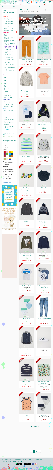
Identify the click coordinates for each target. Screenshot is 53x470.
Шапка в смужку (26, 381)
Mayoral (24, 3)
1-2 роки (6, 147)
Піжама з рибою (26, 122)
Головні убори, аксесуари (40, 29)
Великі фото (8, 176)
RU (13, 3)
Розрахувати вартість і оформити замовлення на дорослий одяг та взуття (9, 140)
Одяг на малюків (7, 121)
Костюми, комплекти (33, 31)
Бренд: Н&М (6, 32)
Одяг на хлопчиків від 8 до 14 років (9, 68)
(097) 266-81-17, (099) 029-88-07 (10, 1)
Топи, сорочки (45, 25)
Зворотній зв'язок (47, 6)
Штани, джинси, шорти (31, 27)
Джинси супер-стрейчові (44, 318)
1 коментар (44, 128)
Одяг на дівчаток (8, 95)
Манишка (43, 187)
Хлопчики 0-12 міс (8, 25)
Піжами (5, 117)
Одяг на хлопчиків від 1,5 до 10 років (9, 47)
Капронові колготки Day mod (9, 133)
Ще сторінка (35, 426)
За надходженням (8, 172)
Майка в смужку (26, 156)
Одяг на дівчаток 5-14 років (9, 82)
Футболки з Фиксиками (9, 122)
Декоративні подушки (9, 119)
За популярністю (8, 174)
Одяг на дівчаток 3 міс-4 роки (9, 76)
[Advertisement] (35, 438)
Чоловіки (6, 91)
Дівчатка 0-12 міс (8, 18)
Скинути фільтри (7, 182)
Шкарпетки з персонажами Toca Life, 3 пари (26, 189)
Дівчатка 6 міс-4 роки (9, 19)
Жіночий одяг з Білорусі (9, 136)
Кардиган (26, 221)
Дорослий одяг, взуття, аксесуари (9, 71)
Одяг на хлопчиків (8, 97)
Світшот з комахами (43, 156)
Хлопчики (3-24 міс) (8, 106)
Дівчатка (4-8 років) (8, 102)
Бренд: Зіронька (7, 113)
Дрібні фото (8, 178)
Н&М (28, 3)
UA (15, 3)
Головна (23, 9)
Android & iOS (16, 461)
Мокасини (44, 349)
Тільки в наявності (9, 162)
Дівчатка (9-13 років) (8, 104)
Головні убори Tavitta (9, 110)
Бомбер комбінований (26, 349)
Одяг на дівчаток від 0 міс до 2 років (10, 35)
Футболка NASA (26, 286)
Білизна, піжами (41, 27)
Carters (34, 3)
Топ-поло (43, 253)
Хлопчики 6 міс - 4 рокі (9, 26)
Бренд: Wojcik (6, 99)
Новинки (5, 10)
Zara (31, 3)
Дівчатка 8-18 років (8, 23)
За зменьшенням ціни (9, 171)
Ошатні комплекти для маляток (9, 127)
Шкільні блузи (7, 124)
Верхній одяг (25, 25)
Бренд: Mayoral (6, 16)
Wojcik (37, 3)
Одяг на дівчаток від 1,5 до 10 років (9, 38)
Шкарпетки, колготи (28, 29)
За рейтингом (7, 168)
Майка (26, 415)
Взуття (40, 31)
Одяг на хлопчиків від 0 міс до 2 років (9, 44)
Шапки (4, 108)
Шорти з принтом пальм (44, 59)
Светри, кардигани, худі (34, 25)
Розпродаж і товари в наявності (8, 13)
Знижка (7, 164)
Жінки (5, 89)
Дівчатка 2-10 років (8, 21)
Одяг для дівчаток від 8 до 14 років (9, 41)
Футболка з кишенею (44, 90)
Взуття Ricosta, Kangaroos (6, 130)
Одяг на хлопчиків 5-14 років (9, 86)
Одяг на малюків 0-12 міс (9, 88)
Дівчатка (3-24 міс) (8, 101)
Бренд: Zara (6, 74)
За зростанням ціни (8, 169)
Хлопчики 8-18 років (8, 30)
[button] (21, 24)
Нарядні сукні (7, 115)
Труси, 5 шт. (26, 318)
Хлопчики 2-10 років (8, 28)
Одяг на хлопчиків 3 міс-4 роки (10, 79)
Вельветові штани (26, 59)
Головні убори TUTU (8, 111)
